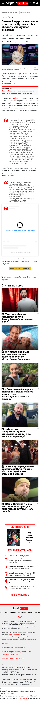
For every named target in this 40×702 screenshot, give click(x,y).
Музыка (13, 612)
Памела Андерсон (11, 277)
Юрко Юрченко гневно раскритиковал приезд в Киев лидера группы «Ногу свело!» (17, 507)
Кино (6, 612)
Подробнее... (10, 693)
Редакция (5, 643)
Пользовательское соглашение (13, 658)
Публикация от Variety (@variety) (20, 252)
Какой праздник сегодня (9, 13)
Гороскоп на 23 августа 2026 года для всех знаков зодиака (21, 587)
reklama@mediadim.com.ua (11, 670)
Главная (4, 17)
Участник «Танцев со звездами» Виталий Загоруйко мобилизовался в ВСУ (17, 317)
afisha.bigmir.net (14, 634)
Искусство (32, 612)
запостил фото (25, 261)
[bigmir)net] (12, 2)
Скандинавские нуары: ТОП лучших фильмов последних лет (22, 567)
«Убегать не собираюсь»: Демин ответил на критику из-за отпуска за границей (16, 432)
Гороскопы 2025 (25, 13)
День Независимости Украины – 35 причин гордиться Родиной (22, 574)
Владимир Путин (25, 277)
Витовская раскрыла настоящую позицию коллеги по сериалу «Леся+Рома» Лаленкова (16, 355)
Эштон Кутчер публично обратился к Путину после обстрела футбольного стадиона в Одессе (18, 470)
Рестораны (22, 612)
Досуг (11, 17)
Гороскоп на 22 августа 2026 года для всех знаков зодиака (21, 581)
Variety (15, 98)
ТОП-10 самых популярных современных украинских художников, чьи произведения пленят (20, 559)
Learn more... (23, 698)
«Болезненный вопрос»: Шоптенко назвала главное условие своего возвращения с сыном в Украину (18, 394)
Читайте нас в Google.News (20, 268)
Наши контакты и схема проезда (13, 648)
